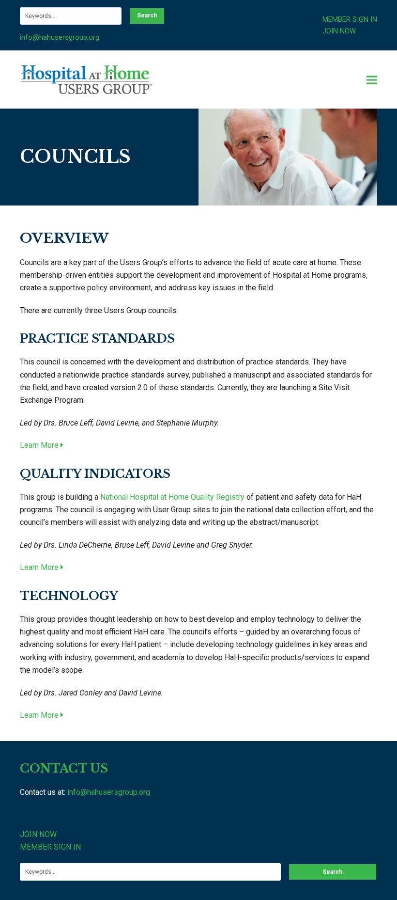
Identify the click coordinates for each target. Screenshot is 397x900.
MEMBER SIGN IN (349, 19)
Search (147, 15)
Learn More (40, 445)
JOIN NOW (339, 31)
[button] (371, 80)
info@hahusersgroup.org (59, 37)
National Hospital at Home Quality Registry (172, 497)
